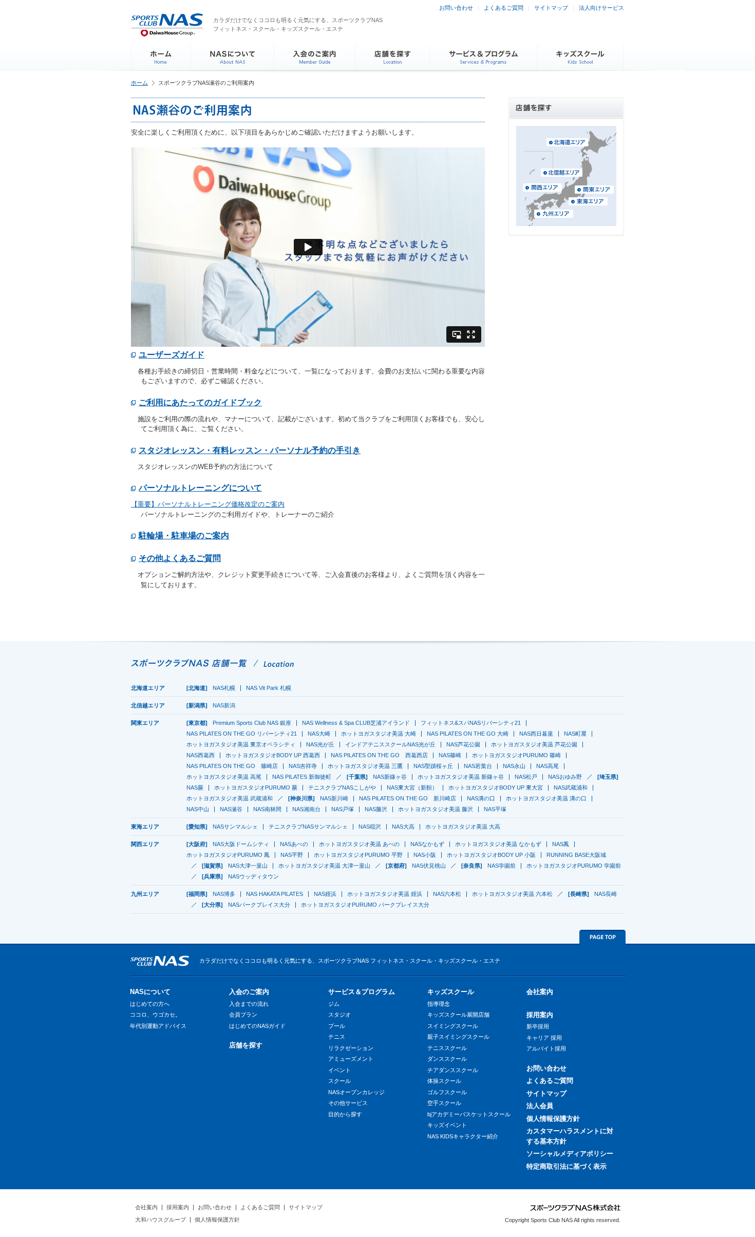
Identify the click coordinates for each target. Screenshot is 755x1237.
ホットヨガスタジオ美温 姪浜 (384, 894)
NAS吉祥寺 (303, 766)
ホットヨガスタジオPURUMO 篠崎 (516, 755)
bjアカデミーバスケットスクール (469, 1114)
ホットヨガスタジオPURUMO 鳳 (228, 855)
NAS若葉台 (478, 766)
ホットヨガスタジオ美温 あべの (359, 844)
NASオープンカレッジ (356, 1092)
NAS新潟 (224, 705)
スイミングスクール (452, 1026)
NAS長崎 (605, 894)
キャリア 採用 (544, 1038)
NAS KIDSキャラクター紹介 (462, 1136)
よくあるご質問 (503, 8)
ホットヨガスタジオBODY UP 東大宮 (495, 787)
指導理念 (438, 1004)
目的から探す (345, 1114)
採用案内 (539, 1015)
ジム (333, 1004)
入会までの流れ (249, 1004)
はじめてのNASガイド (257, 1026)
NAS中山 (197, 809)
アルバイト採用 (546, 1048)
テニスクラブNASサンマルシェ (308, 826)
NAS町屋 (575, 733)
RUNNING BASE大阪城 (576, 855)
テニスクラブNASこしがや (342, 787)
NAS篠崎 (450, 755)
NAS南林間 (267, 809)
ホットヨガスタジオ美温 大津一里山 (324, 866)
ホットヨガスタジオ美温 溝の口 (546, 798)
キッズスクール (450, 992)
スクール (339, 1081)
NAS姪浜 (325, 894)
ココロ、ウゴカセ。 (155, 1014)
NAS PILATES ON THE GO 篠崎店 (232, 766)
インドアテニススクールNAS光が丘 (390, 744)
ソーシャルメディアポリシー (569, 1153)
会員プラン (243, 1014)
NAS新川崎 (334, 798)
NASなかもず (427, 844)
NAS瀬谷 (231, 809)
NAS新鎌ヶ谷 (390, 777)
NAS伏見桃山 (429, 866)
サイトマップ (551, 8)
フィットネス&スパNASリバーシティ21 (471, 723)
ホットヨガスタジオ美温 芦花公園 (534, 744)
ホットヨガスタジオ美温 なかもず (498, 844)
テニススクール (447, 1048)
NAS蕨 (194, 787)
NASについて (150, 992)
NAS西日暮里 (536, 733)
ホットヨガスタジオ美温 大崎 (378, 733)
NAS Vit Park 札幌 (268, 688)
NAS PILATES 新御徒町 (301, 777)
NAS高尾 (547, 766)
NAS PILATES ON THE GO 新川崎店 (407, 798)
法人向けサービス (601, 8)
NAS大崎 (319, 733)
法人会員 (539, 1106)
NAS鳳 (560, 844)
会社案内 (539, 992)
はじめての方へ (149, 1004)
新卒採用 (537, 1026)
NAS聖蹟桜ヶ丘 (433, 766)
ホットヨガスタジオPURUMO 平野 (358, 855)
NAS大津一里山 (248, 866)
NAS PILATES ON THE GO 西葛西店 (379, 755)
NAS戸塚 (342, 809)
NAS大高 (403, 826)
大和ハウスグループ (160, 1219)
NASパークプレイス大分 (259, 905)
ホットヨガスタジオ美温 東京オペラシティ (240, 744)
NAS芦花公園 (463, 744)
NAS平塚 (495, 809)
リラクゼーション (350, 1048)
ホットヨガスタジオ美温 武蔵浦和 (229, 798)
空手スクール (444, 1103)
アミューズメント (350, 1059)
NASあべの (294, 844)
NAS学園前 (501, 866)
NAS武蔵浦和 (571, 787)
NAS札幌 (224, 688)
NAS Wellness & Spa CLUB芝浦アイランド (356, 723)
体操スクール (444, 1081)
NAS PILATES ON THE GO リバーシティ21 (241, 733)
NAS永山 (514, 766)
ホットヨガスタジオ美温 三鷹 (365, 766)
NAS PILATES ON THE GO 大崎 (467, 733)
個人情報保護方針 (553, 1118)
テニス (336, 1037)
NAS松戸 (526, 777)
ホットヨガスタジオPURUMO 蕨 (255, 787)
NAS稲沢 (369, 826)
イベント (339, 1070)
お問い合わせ (456, 8)
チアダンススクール (452, 1070)
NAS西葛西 (200, 755)
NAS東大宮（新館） (412, 787)
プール (336, 1026)
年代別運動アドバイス (158, 1026)
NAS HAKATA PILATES (274, 894)
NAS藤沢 (376, 809)
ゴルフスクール (447, 1092)
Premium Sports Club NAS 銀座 (252, 723)
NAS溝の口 (481, 798)
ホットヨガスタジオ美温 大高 (462, 826)
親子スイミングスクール (458, 1037)
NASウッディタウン (253, 876)
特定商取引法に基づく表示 (566, 1166)
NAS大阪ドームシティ (241, 844)
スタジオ (339, 1014)
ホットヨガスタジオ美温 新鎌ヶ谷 (461, 777)
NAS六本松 (447, 894)
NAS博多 (224, 894)
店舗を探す (245, 1045)
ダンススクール (447, 1059)
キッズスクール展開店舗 (458, 1014)
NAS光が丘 (320, 744)
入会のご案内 (249, 992)
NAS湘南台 (306, 809)
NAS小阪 (424, 855)
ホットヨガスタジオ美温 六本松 (512, 894)
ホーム (139, 83)
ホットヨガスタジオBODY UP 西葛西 (272, 755)
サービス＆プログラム (361, 992)
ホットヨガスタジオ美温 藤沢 (435, 809)
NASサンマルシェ (235, 826)
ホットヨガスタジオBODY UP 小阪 (491, 855)
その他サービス (348, 1103)
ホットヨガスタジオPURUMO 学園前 (573, 866)
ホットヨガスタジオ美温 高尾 (223, 777)
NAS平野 (291, 855)
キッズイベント (447, 1125)
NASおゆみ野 (565, 777)
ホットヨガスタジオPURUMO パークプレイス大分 (365, 905)
